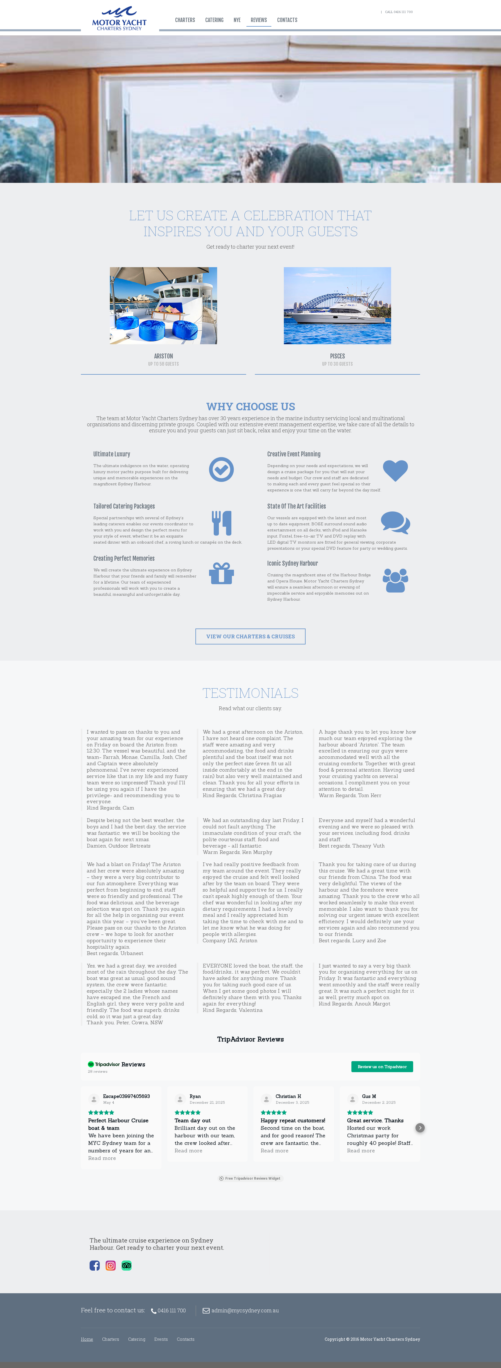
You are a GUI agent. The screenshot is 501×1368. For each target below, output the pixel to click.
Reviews (259, 20)
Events (161, 1339)
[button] (81, 1127)
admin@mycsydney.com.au (245, 1310)
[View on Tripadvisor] (94, 1099)
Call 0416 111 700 (399, 12)
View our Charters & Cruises (250, 636)
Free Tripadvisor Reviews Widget (252, 1178)
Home (87, 1339)
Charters (185, 20)
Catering (214, 20)
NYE (237, 20)
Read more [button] (102, 1158)
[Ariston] (163, 305)
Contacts (287, 20)
